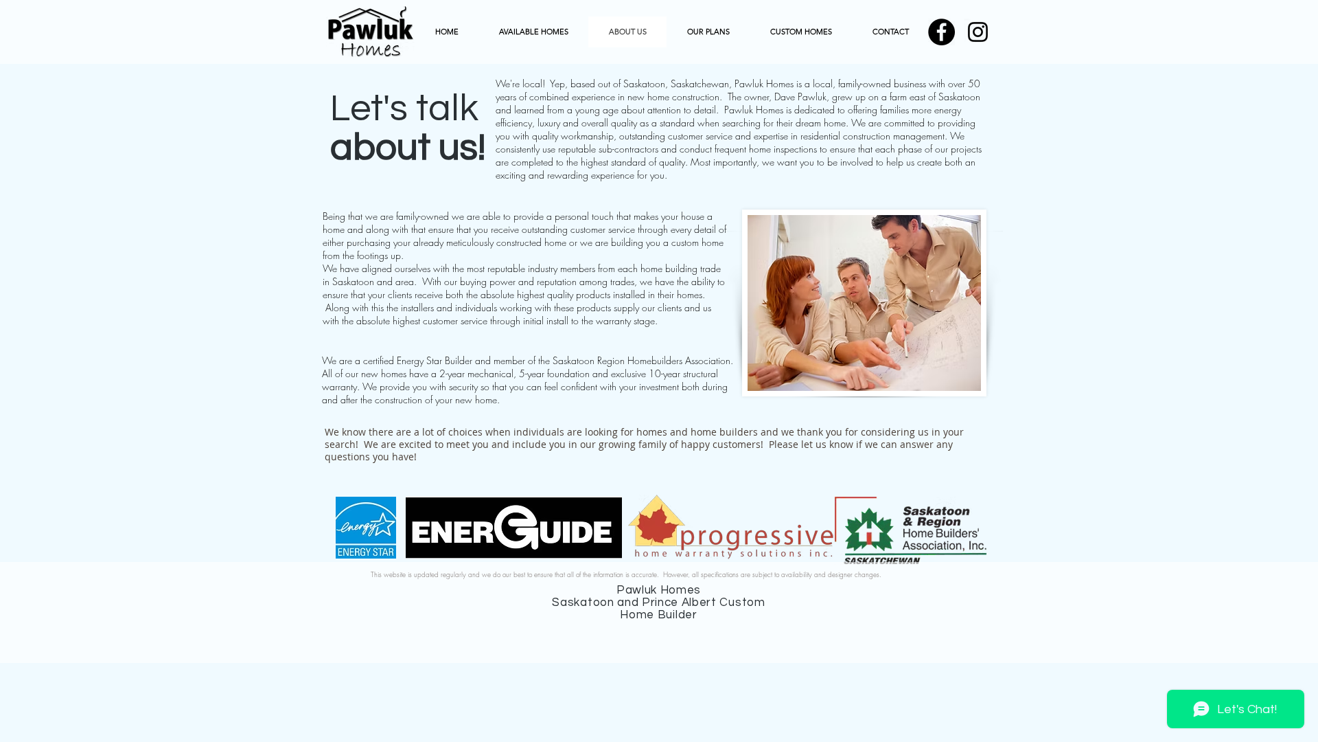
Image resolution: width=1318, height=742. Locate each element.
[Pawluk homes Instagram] (977, 32)
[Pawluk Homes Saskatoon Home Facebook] (941, 32)
